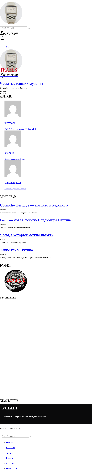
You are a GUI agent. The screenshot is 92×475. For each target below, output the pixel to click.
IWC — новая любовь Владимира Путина (35, 220)
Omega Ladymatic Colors (14, 159)
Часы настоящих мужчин (21, 83)
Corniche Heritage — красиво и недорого (34, 205)
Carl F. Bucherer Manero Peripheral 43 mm (22, 129)
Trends (3, 93)
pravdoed (9, 122)
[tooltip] (12, 117)
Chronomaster (12, 182)
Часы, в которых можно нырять (26, 235)
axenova (9, 152)
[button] (29, 28)
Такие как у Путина (16, 250)
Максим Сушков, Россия (15, 189)
